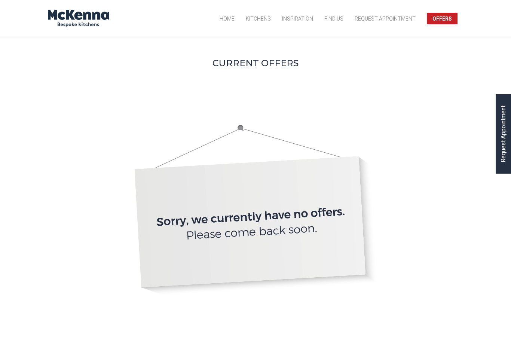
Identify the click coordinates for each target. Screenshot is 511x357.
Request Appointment (385, 18)
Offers (442, 18)
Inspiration (297, 18)
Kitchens (258, 18)
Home (227, 18)
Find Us (333, 18)
